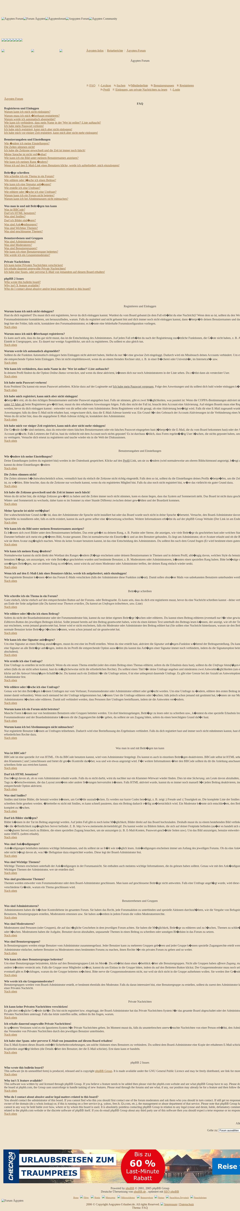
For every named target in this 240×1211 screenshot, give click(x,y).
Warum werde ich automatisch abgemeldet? (30, 119)
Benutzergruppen (164, 85)
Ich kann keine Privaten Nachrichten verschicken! (33, 265)
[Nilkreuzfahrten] (18, 40)
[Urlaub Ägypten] (6, 40)
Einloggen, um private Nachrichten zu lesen (141, 89)
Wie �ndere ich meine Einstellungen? (27, 143)
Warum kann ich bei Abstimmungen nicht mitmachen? (36, 198)
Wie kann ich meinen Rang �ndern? (26, 161)
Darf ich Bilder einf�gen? (20, 220)
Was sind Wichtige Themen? (21, 228)
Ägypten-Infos (95, 50)
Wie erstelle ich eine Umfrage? (22, 187)
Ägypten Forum (13, 98)
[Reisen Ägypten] (9, 40)
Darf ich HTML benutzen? (20, 213)
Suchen (121, 85)
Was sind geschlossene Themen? (23, 231)
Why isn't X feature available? (22, 285)
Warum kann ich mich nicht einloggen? (27, 111)
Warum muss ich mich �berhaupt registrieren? (32, 115)
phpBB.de (140, 1191)
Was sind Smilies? (15, 216)
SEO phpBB (171, 1191)
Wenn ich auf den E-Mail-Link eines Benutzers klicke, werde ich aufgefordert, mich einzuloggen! (61, 165)
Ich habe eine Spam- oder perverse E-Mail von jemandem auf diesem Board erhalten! (54, 271)
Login (176, 89)
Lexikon (106, 85)
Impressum (170, 1204)
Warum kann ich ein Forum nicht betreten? (29, 195)
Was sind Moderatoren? (18, 244)
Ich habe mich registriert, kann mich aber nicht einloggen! (38, 129)
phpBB (130, 1188)
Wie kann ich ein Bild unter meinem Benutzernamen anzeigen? (41, 157)
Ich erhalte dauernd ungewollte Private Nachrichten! (35, 268)
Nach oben (10, 327)
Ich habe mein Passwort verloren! (24, 126)
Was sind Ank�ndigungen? (21, 224)
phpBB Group (103, 1071)
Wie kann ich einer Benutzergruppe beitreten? (31, 251)
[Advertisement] (140, 74)
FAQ (92, 85)
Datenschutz (186, 1204)
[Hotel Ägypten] (15, 40)
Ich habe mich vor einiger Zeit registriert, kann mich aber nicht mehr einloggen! (51, 132)
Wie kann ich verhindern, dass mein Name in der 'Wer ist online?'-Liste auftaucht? (52, 122)
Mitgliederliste (139, 85)
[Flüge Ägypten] (12, 40)
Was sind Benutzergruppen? (20, 248)
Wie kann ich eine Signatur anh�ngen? (27, 184)
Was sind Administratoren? (20, 241)
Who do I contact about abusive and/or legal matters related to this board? (47, 288)
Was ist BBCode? (14, 209)
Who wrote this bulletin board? (22, 282)
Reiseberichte (115, 50)
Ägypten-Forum (136, 50)
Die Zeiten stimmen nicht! (19, 147)
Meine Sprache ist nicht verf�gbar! (25, 154)
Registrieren (187, 85)
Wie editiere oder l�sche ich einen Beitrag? (30, 180)
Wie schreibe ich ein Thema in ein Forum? (29, 176)
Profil (106, 89)
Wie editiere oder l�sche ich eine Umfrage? (30, 191)
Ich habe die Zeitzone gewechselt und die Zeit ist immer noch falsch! (44, 150)
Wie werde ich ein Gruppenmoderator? (27, 255)
